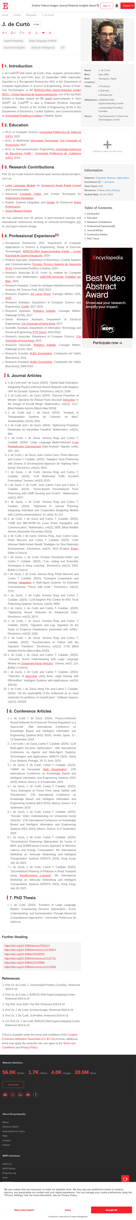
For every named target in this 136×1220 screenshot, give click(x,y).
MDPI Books (8, 1168)
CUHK (25, 306)
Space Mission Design (18, 211)
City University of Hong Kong (38, 323)
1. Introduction (92, 213)
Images (54, 5)
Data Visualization (55, 769)
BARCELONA (42, 90)
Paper (74, 548)
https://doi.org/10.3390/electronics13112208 (30, 967)
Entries (36, 5)
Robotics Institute (44, 311)
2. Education (91, 217)
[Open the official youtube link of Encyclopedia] (28, 1094)
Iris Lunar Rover (41, 294)
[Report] (50, 33)
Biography (31, 15)
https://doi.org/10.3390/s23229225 (24, 954)
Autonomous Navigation (19, 198)
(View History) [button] (112, 190)
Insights (83, 5)
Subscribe (13, 1084)
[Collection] (3, 33)
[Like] (12, 33)
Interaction (69, 399)
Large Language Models (20, 185)
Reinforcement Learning (35, 875)
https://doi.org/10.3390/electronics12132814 (30, 950)
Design (50, 202)
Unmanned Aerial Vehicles (37, 663)
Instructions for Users (13, 1131)
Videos (45, 5)
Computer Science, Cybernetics (112, 177)
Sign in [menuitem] (106, 5)
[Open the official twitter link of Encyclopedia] (12, 1094)
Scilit (4, 1177)
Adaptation (25, 582)
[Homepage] (5, 6)
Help (4, 1135)
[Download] (36, 33)
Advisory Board (10, 1126)
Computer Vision (30, 194)
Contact (6, 1140)
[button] (29, 33)
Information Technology (44, 140)
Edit (37, 24)
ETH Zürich (39, 332)
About (92, 5)
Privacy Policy (29, 1047)
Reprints (73, 5)
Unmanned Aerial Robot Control (61, 185)
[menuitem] (116, 5)
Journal (63, 5)
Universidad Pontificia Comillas (23, 115)
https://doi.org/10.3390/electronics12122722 (30, 958)
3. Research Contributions (98, 222)
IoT (78, 222)
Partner (6, 1145)
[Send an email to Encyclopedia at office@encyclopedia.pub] (5, 1094)
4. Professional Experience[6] (99, 226)
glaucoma (31, 676)
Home (5, 15)
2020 (8, 298)
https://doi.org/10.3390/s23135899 (24, 962)
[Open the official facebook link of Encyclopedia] (35, 1094)
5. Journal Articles (93, 230)
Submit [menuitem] (127, 5)
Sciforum (7, 1164)
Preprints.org (9, 1173)
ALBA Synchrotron (41, 353)
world (48, 98)
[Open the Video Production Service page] (125, 1179)
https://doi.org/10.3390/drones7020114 (27, 945)
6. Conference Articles (95, 234)
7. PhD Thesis (91, 238)
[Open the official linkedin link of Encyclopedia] (20, 1094)
